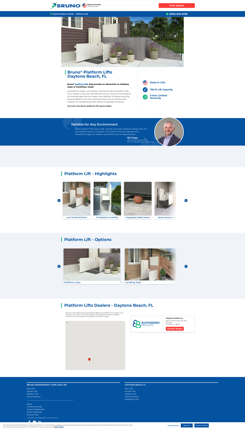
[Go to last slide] (58, 200)
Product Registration (36, 409)
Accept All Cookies (201, 425)
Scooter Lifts (32, 391)
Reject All (187, 425)
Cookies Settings (173, 425)
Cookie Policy (58, 427)
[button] (89, 359)
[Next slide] (186, 200)
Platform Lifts (32, 394)
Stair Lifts (31, 389)
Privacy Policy (33, 415)
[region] (122, 425)
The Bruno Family (34, 407)
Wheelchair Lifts (132, 399)
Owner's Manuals (34, 412)
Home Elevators (34, 397)
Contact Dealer (174, 329)
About (29, 404)
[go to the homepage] (65, 5)
